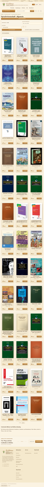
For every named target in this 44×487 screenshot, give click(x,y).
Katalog (2, 14)
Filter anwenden (12, 29)
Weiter (23, 422)
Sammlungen (18, 7)
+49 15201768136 (6, 464)
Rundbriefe (31, 7)
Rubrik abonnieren (22, 18)
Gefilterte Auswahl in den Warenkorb (32, 29)
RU (37, 4)
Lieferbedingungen (19, 459)
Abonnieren (39, 441)
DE (34, 4)
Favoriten (17, 477)
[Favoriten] (38, 11)
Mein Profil (36, 453)
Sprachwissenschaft (7, 14)
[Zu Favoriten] (7, 60)
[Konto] (36, 11)
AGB (16, 466)
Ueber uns (17, 453)
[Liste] (26, 27)
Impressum (17, 457)
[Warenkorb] (41, 11)
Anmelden (41, 0)
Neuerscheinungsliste (19, 479)
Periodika (12, 7)
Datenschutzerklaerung (19, 464)
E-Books (23, 7)
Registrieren (36, 0)
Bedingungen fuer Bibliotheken (18, 462)
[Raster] (23, 27)
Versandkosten (18, 455)
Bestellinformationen (28, 453)
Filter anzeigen (5, 33)
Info (27, 7)
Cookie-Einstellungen (4, 485)
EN (40, 4)
